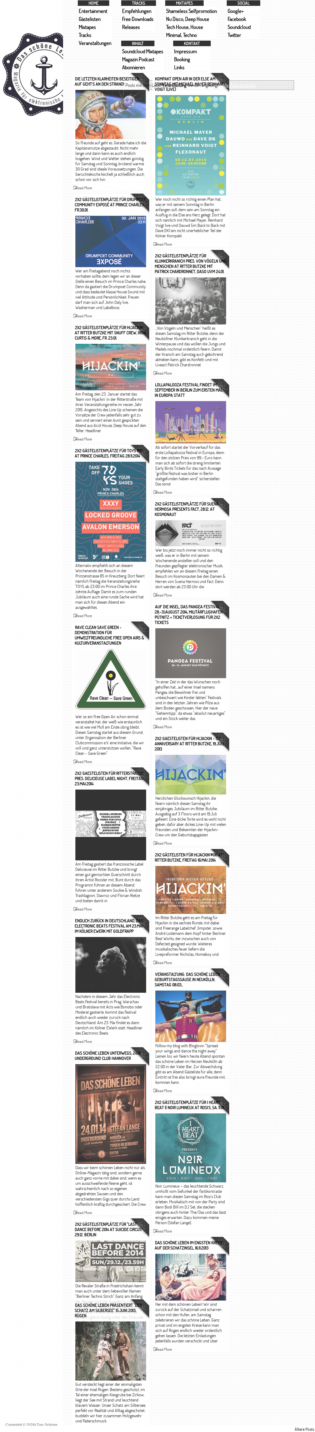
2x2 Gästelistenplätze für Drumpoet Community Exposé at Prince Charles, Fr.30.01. (110, 204)
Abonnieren (133, 67)
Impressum (185, 51)
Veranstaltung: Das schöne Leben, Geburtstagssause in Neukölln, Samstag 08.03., (188, 979)
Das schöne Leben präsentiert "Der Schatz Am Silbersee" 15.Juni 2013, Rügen (108, 1310)
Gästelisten (90, 19)
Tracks (85, 35)
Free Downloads (138, 19)
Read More (84, 187)
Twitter (234, 35)
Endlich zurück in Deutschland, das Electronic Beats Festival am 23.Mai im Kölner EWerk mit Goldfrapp (109, 926)
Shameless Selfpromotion (191, 11)
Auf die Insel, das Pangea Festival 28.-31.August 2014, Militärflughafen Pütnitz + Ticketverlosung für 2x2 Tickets (189, 614)
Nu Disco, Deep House (187, 19)
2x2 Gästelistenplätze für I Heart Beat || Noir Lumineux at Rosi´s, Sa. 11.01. (190, 1105)
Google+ (236, 11)
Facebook (237, 19)
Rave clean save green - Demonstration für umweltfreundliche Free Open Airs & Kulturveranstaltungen (109, 635)
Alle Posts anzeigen (239, 85)
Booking (182, 59)
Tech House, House (184, 27)
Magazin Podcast (138, 59)
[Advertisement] (31, 282)
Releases (131, 27)
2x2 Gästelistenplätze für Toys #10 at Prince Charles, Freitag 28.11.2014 (108, 453)
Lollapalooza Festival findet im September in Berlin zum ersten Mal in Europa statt (189, 390)
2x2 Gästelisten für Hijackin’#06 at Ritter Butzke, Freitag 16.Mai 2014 (189, 857)
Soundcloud (239, 27)
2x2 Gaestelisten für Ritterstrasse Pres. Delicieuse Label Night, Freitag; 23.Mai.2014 (109, 778)
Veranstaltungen (95, 43)
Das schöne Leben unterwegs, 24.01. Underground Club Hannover (108, 1055)
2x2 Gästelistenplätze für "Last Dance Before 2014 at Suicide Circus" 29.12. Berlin (109, 1229)
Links (179, 67)
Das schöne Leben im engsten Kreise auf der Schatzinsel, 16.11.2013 (189, 1245)
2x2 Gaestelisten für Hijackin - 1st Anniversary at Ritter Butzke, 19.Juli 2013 (189, 743)
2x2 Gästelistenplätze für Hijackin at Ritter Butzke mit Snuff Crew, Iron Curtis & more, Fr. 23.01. (110, 332)
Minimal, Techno (181, 35)
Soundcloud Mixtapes (142, 51)
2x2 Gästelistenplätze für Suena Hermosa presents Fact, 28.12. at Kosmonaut (187, 509)
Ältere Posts (304, 1429)
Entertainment (93, 11)
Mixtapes (87, 27)
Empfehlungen (136, 11)
